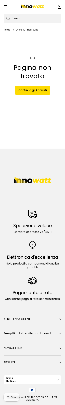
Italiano (12, 381)
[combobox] (32, 18)
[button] (59, 7)
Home (7, 29)
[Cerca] (7, 18)
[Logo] (32, 6)
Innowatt (21, 397)
